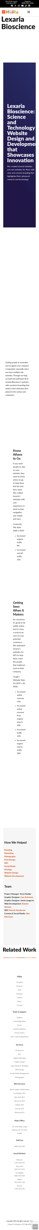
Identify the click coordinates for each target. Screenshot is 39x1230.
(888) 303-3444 (19, 1146)
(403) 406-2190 (19, 1182)
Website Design (11, 873)
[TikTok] (26, 6)
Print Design (9, 860)
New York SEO (19, 1097)
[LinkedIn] (29, 6)
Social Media (9, 866)
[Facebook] (12, 6)
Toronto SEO (19, 1109)
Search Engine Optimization (19, 1089)
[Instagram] (19, 6)
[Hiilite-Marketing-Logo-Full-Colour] (10, 12)
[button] (29, 12)
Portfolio (19, 994)
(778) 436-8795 (19, 1163)
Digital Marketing (19, 1058)
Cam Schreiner (27, 897)
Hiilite (29, 1224)
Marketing (9, 853)
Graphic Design (19, 1062)
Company (19, 982)
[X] (15, 6)
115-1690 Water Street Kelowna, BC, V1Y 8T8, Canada (19, 1130)
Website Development (14, 876)
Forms (19, 1025)
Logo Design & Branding (19, 1066)
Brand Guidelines (19, 1029)
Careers (19, 998)
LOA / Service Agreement (19, 1037)
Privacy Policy (20, 1033)
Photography (10, 857)
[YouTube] (22, 6)
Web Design (19, 1070)
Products (19, 986)
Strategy (8, 870)
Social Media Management (19, 1073)
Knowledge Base (20, 1021)
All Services (19, 1050)
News (19, 1001)
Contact (19, 1005)
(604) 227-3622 (19, 1169)
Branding (8, 850)
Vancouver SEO (19, 1101)
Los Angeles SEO (19, 1093)
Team (19, 990)
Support (19, 1017)
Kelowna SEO (19, 1112)
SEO (6, 863)
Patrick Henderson (17, 910)
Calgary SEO (19, 1105)
